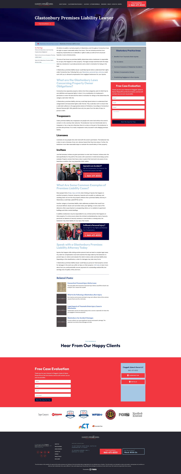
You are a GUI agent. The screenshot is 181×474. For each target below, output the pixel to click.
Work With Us (130, 452)
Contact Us (114, 4)
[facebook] (37, 452)
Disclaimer (57, 458)
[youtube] (48, 452)
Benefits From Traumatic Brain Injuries (126, 57)
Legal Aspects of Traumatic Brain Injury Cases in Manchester (85, 307)
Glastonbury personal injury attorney (93, 72)
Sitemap (56, 454)
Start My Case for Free (128, 122)
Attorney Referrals (95, 4)
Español (120, 4)
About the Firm (62, 4)
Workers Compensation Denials (124, 72)
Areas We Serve (58, 449)
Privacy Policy (58, 456)
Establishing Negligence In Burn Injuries (126, 77)
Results (109, 4)
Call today (97, 265)
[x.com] (41, 455)
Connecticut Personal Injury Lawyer (38, 43)
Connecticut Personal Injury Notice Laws (82, 283)
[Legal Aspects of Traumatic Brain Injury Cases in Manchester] (61, 310)
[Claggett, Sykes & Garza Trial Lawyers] (44, 4)
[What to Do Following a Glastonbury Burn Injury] (61, 299)
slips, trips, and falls (74, 193)
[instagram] (45, 452)
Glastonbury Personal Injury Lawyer (49, 43)
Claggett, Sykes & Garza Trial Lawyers (42, 445)
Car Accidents (118, 62)
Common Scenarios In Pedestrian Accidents (128, 67)
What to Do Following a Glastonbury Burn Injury (85, 295)
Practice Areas (58, 446)
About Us (57, 444)
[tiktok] (45, 455)
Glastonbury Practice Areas (75, 4)
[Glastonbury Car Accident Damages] (61, 322)
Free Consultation (137, 3)
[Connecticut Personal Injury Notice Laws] (61, 287)
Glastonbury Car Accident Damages (80, 318)
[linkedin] (41, 452)
